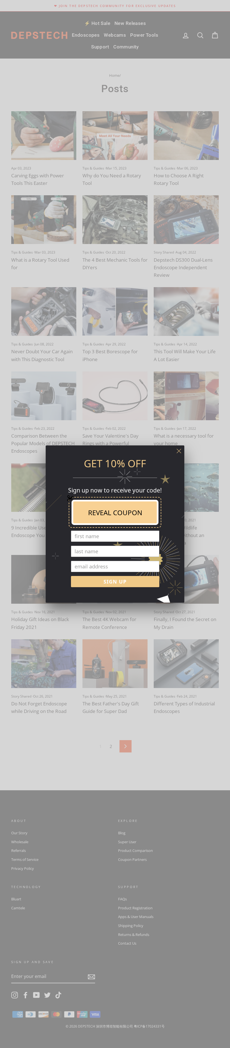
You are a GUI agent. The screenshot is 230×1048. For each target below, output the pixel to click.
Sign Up (115, 581)
